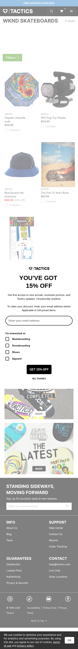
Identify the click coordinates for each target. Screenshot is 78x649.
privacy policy (25, 645)
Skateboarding (21, 339)
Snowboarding (21, 345)
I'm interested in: (15, 333)
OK (69, 640)
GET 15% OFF (39, 369)
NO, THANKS (39, 378)
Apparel (17, 358)
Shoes (16, 352)
